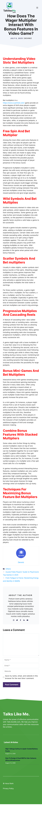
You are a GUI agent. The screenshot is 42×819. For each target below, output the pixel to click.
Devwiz (28, 38)
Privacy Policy (8, 788)
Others (8, 569)
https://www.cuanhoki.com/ (14, 103)
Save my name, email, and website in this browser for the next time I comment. (21, 677)
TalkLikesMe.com (13, 722)
